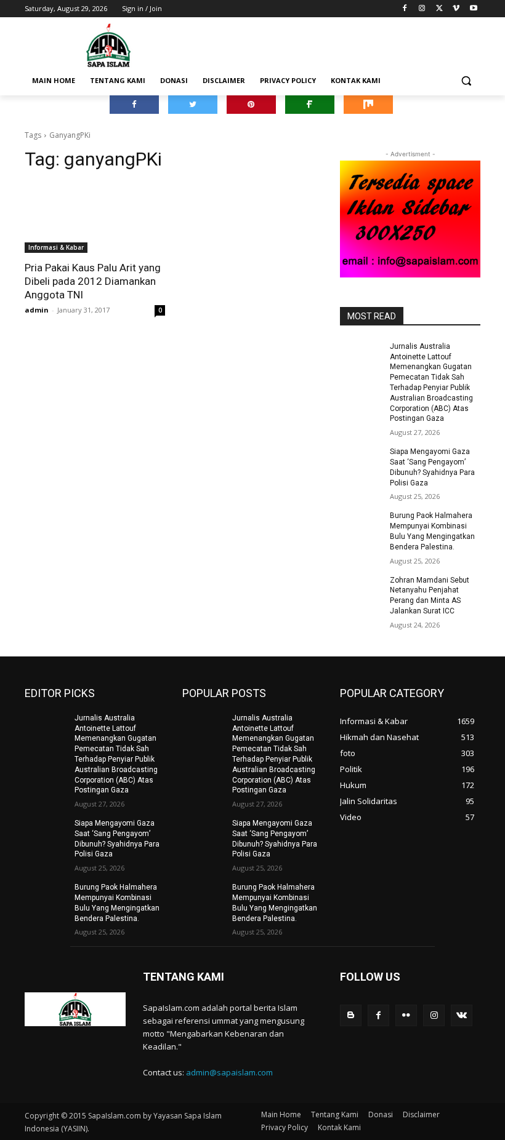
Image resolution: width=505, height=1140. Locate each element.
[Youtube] (473, 9)
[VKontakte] (461, 1015)
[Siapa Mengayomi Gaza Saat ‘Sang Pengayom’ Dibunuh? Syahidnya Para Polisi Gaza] (361, 461)
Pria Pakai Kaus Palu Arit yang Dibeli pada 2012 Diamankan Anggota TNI (93, 281)
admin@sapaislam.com (229, 1072)
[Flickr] (406, 1015)
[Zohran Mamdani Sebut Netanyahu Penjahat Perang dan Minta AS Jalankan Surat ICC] (361, 590)
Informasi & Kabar (56, 247)
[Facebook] (405, 9)
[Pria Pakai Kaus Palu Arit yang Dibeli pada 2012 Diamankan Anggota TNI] (95, 218)
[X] (439, 9)
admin (37, 309)
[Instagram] (422, 9)
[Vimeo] (456, 9)
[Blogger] (351, 1015)
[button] (465, 80)
